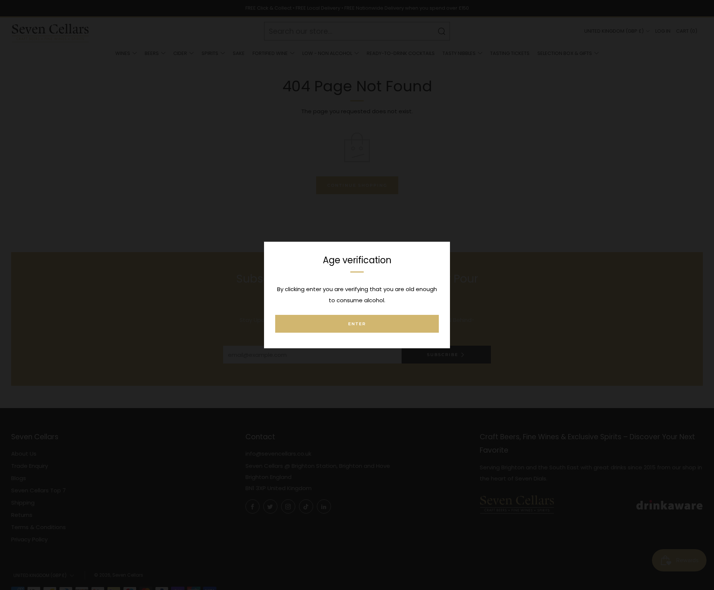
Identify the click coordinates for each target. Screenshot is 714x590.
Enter (357, 323)
